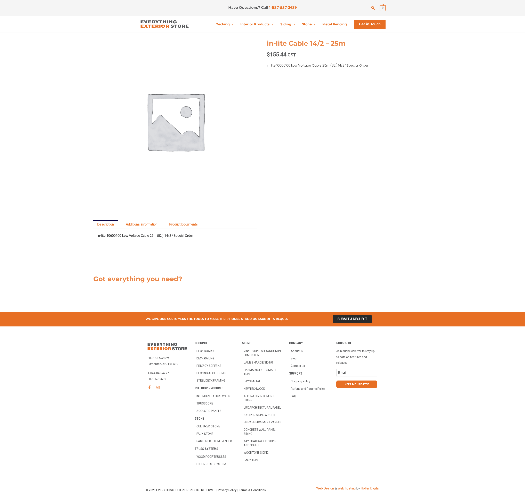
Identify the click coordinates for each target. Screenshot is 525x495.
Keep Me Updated (357, 384)
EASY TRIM (251, 460)
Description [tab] (105, 224)
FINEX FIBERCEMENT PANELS (262, 422)
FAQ (293, 396)
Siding (285, 24)
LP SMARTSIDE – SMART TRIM (260, 372)
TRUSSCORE (204, 403)
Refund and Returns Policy (308, 388)
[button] (373, 7)
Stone (307, 24)
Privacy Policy (227, 490)
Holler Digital (370, 488)
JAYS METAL (252, 381)
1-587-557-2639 (283, 7)
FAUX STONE (204, 433)
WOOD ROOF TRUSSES (211, 456)
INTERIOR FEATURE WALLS (213, 396)
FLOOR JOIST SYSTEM (211, 464)
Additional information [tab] (141, 224)
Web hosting (347, 488)
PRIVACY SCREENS (208, 365)
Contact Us (298, 365)
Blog (294, 358)
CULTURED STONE (208, 426)
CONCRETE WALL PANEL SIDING (259, 431)
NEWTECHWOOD (254, 388)
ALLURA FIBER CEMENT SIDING (259, 398)
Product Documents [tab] (183, 224)
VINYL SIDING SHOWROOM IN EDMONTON (262, 353)
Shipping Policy (300, 381)
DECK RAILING (205, 358)
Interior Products (255, 24)
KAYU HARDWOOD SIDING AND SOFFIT (260, 443)
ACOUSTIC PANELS (208, 410)
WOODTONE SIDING (256, 452)
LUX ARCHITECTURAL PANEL (262, 407)
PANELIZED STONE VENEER (214, 441)
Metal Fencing (334, 24)
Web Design (325, 488)
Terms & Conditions (252, 490)
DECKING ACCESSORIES (211, 373)
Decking (223, 24)
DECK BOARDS (206, 351)
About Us (297, 351)
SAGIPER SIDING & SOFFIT (260, 415)
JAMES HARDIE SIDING (258, 362)
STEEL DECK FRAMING (210, 380)
